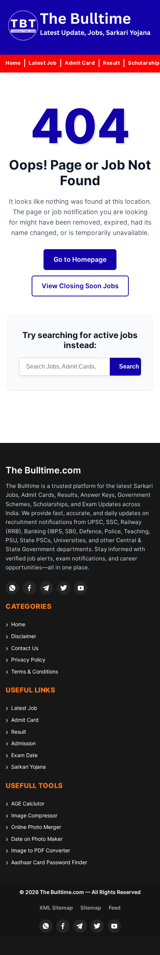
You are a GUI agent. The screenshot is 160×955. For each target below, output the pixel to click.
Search (129, 366)
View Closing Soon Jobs (80, 286)
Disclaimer (23, 636)
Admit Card (80, 63)
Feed (115, 907)
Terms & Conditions (34, 671)
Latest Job (43, 63)
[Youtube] (80, 588)
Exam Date (24, 755)
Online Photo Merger (36, 827)
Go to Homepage (80, 259)
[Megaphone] (46, 588)
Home (13, 63)
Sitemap (90, 907)
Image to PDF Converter (40, 850)
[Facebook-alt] (29, 588)
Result (111, 63)
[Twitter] (63, 588)
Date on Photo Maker (37, 839)
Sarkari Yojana (28, 766)
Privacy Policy (28, 659)
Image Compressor (34, 815)
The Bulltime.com (43, 470)
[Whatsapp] (12, 588)
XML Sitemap (56, 907)
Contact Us (24, 648)
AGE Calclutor (27, 803)
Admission (23, 743)
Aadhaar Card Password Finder (49, 862)
